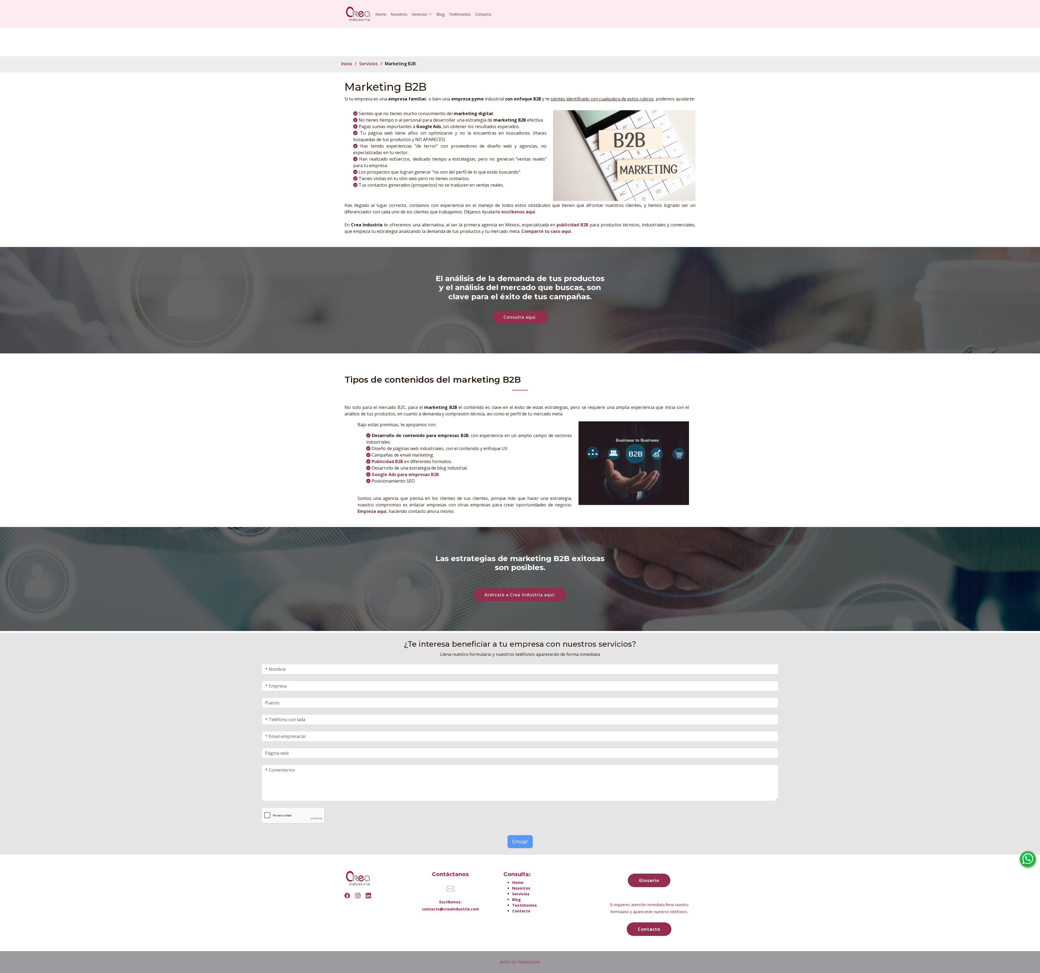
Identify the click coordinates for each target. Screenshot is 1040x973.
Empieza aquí (372, 511)
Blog (440, 14)
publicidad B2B (572, 225)
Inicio (346, 64)
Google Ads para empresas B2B (405, 474)
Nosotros (399, 14)
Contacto (483, 14)
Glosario (649, 880)
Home (380, 14)
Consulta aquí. (520, 317)
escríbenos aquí (518, 212)
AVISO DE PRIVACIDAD (520, 962)
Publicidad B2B (387, 461)
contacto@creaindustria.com (450, 909)
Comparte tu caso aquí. (546, 231)
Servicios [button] (420, 14)
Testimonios (460, 14)
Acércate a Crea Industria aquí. (520, 595)
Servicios (368, 64)
